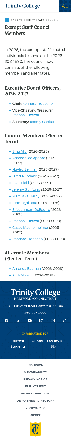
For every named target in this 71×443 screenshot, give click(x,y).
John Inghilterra (24, 202)
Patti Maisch (22, 275)
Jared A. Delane (24, 176)
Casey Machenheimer (30, 227)
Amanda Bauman (26, 268)
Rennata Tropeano (37, 103)
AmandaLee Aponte (28, 158)
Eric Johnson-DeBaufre (31, 209)
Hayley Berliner (24, 169)
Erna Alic (19, 151)
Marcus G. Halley (26, 196)
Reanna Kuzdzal (25, 115)
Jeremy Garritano (44, 121)
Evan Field (20, 182)
